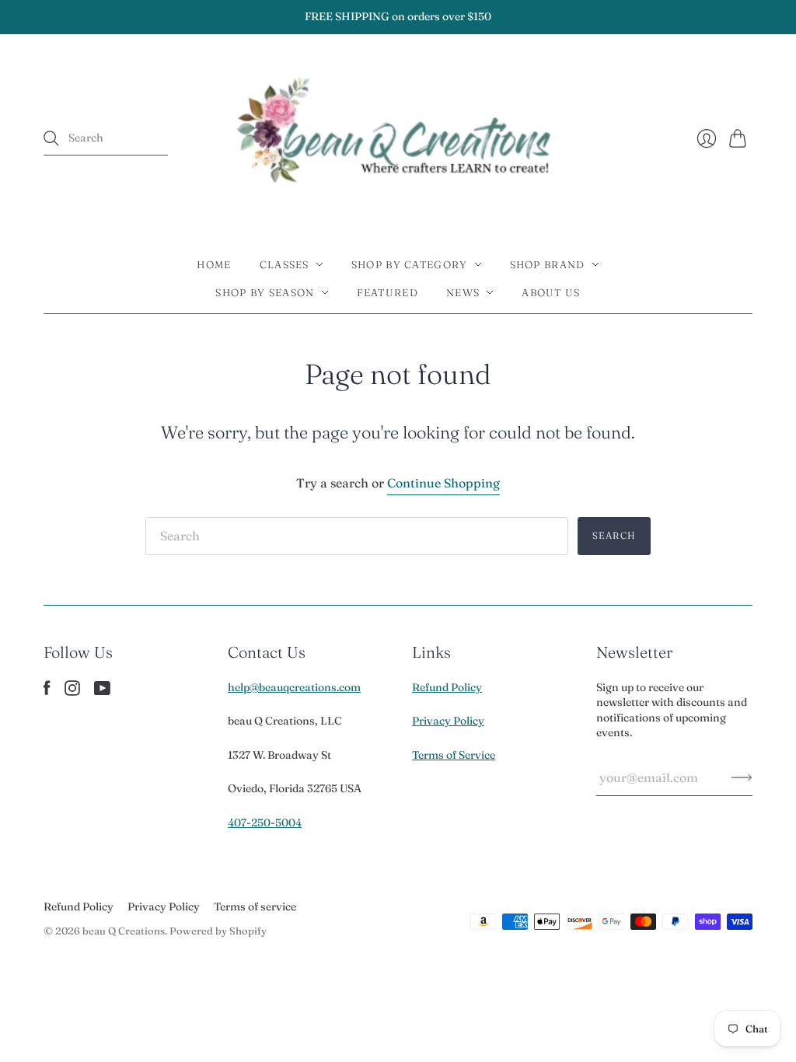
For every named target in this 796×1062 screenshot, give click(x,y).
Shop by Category (409, 264)
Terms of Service (453, 755)
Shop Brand (547, 264)
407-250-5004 (265, 823)
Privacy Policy (448, 721)
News (463, 292)
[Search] (51, 138)
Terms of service (255, 907)
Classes (284, 264)
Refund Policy (447, 687)
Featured (387, 292)
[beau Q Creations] (398, 139)
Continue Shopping (443, 483)
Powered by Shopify (218, 930)
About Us (551, 292)
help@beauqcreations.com (294, 687)
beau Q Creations (123, 930)
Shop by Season (264, 292)
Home (214, 264)
